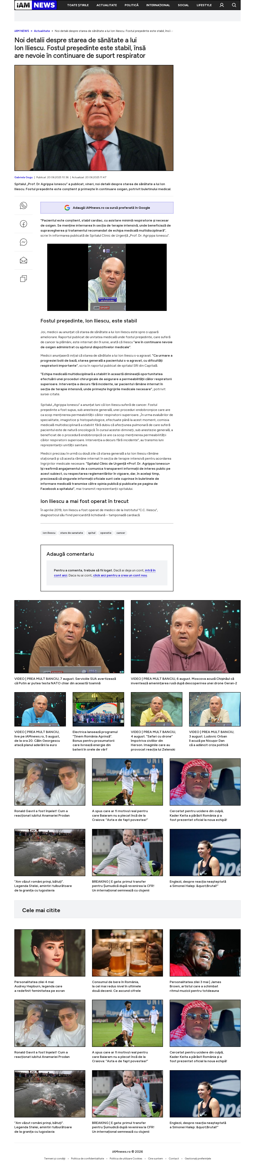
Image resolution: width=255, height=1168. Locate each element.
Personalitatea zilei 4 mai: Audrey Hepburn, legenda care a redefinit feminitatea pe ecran (49, 961)
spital (91, 532)
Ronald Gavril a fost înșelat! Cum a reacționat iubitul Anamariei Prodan (49, 790)
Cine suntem (155, 1158)
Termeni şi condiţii (54, 1158)
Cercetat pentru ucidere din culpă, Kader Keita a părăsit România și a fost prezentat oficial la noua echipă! (205, 790)
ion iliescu (49, 532)
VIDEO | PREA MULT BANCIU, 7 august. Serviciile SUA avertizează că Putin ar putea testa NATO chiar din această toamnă (69, 642)
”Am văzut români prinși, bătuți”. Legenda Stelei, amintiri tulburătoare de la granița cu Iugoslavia (49, 861)
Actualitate (107, 5)
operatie (105, 532)
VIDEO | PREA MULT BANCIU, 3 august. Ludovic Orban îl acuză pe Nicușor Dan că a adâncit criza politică (215, 722)
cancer (120, 532)
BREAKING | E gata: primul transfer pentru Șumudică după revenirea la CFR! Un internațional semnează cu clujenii (127, 861)
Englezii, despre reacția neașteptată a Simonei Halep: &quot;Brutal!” (205, 861)
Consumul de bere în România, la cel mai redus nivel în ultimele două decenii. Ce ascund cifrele (127, 961)
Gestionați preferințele (198, 1158)
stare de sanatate (71, 532)
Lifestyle (204, 5)
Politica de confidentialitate (87, 1158)
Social (183, 5)
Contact (174, 1158)
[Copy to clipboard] (23, 278)
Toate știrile (78, 5)
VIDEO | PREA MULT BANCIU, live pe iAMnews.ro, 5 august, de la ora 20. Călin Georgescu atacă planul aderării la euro (40, 722)
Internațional (158, 5)
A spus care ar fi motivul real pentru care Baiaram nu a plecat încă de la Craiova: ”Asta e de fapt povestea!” (127, 790)
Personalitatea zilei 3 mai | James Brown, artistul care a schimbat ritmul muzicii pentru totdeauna (205, 961)
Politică (132, 5)
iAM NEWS (21, 31)
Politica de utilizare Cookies (126, 1158)
